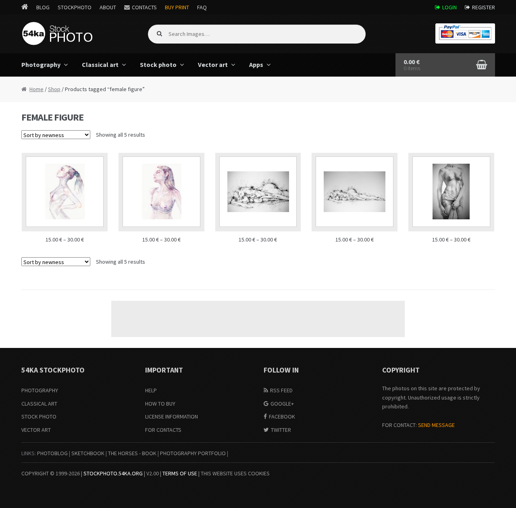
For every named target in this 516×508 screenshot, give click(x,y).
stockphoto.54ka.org (113, 473)
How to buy (160, 403)
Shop (54, 89)
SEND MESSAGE (436, 425)
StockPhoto (75, 7)
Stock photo (158, 64)
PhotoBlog (52, 453)
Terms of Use (179, 473)
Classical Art (39, 403)
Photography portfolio (193, 453)
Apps (256, 64)
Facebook (282, 416)
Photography (40, 64)
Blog (43, 7)
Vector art (213, 64)
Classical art (100, 64)
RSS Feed (281, 390)
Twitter (281, 429)
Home (36, 89)
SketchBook (87, 453)
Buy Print (177, 7)
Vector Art (36, 429)
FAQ (202, 7)
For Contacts (163, 429)
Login (449, 7)
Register (483, 7)
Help (151, 390)
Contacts (144, 7)
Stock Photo (38, 416)
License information (171, 416)
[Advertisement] (258, 319)
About (108, 7)
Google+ (282, 403)
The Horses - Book (132, 453)
